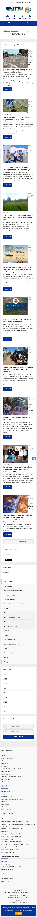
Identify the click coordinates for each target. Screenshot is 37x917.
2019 (5, 706)
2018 (5, 711)
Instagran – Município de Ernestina (11, 834)
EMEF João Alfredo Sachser (12, 617)
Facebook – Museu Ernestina (10, 831)
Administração (8, 586)
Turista (29, 18)
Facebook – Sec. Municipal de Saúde (12, 828)
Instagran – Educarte (8, 852)
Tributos (4, 766)
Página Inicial (7, 31)
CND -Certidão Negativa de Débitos (12, 769)
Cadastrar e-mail (18, 737)
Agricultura (5, 794)
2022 (5, 693)
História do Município (8, 878)
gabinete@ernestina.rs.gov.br (20, 897)
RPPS (3, 756)
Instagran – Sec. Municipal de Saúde (12, 841)
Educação (7, 608)
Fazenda (6, 635)
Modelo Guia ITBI (7, 779)
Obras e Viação (8, 653)
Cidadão (7, 18)
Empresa (14, 18)
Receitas (4, 761)
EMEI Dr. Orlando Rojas (11, 626)
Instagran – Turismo (7, 839)
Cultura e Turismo (9, 599)
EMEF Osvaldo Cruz (10, 621)
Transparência (6, 864)
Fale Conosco (6, 881)
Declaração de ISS (7, 774)
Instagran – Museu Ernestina (10, 847)
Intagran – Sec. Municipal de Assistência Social (15, 844)
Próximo (21, 541)
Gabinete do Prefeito (10, 639)
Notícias (4, 861)
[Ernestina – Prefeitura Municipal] (18, 9)
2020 (5, 702)
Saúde (6, 657)
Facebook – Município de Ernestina (12, 819)
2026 (5, 674)
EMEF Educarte (8, 613)
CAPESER (6, 572)
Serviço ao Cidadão (7, 758)
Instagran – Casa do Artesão (10, 849)
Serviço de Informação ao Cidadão (12, 776)
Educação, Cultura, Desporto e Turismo (13, 799)
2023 (5, 688)
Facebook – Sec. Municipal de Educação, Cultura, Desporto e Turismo (18, 825)
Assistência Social (9, 595)
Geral (5, 577)
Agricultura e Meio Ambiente (13, 590)
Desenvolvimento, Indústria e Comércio (16, 604)
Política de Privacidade (8, 782)
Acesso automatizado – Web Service (12, 866)
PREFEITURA (14, 31)
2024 (5, 683)
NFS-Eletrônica (6, 771)
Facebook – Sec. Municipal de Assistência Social (15, 821)
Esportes (7, 630)
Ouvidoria (22, 18)
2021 (5, 697)
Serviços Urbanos (9, 662)
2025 (5, 679)
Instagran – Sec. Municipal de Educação (13, 836)
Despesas (5, 763)
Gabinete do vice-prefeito (12, 644)
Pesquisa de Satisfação (8, 869)
